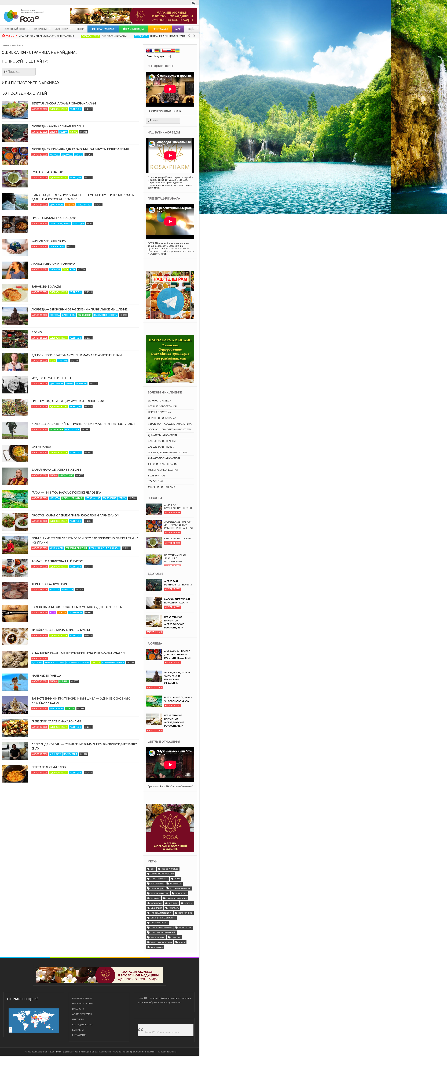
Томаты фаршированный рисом (57, 561)
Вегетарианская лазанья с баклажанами (63, 103)
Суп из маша (41, 446)
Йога (65, 269)
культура (173, 903)
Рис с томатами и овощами (53, 217)
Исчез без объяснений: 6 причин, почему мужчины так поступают (83, 423)
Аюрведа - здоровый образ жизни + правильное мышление (177, 677)
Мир (62, 246)
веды (177, 879)
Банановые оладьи (46, 286)
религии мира (157, 937)
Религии (63, 681)
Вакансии (78, 1009)
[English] (148, 51)
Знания (54, 246)
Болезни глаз (156, 475)
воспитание (157, 884)
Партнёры (78, 1019)
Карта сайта (79, 1035)
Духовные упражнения (162, 874)
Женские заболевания (162, 464)
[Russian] (169, 51)
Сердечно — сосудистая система (170, 423)
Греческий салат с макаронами (56, 721)
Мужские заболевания (163, 470)
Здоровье (67, 155)
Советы (78, 155)
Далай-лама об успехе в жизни (56, 469)
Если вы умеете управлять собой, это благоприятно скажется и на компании (84, 540)
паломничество (159, 923)
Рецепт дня (76, 109)
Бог (152, 869)
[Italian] (161, 51)
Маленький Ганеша (46, 675)
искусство (180, 893)
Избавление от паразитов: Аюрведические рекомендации (174, 622)
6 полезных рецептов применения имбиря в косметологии (78, 652)
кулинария (156, 903)
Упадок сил (155, 481)
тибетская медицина (161, 942)
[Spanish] (173, 51)
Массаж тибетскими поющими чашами (177, 601)
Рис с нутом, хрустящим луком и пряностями (67, 401)
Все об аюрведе (170, 869)
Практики (63, 361)
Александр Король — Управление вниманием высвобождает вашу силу (84, 746)
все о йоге (175, 884)
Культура (70, 205)
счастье (176, 937)
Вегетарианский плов (48, 767)
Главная (5, 45)
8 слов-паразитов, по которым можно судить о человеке (77, 607)
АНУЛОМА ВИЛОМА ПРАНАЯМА (53, 263)
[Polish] (165, 51)
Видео (53, 132)
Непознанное (84, 205)
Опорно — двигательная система (170, 429)
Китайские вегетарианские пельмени (60, 629)
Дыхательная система (162, 435)
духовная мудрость (180, 888)
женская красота (159, 893)
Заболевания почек (161, 447)
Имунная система (54, 662)
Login (193, 3)
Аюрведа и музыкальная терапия (57, 126)
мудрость (174, 908)
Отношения (56, 429)
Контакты (78, 1030)
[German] (156, 51)
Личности (81, 384)
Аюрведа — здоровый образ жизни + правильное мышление (79, 309)
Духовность (90, 36)
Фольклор (67, 590)
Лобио (36, 332)
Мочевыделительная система (168, 452)
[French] (152, 51)
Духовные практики (72, 498)
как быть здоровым (176, 898)
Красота (95, 662)
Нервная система (159, 412)
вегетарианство (159, 879)
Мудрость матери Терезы (51, 378)
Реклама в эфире (82, 998)
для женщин (157, 888)
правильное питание (161, 928)
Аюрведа (55, 155)
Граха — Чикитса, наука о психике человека (66, 492)
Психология (84, 315)
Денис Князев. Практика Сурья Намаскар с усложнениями (76, 355)
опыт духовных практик (163, 918)
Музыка (63, 132)
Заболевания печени (161, 441)
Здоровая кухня (39, 36)
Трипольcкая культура (49, 584)
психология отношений (163, 932)
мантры (188, 903)
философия (157, 947)
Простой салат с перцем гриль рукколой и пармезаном (75, 515)
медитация (156, 908)
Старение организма (113, 662)
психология (185, 928)
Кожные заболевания (77, 662)
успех (182, 942)
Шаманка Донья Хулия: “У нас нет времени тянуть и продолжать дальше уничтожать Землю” (157, 36)
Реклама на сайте (82, 1003)
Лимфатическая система (164, 458)
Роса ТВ (60, 1052)
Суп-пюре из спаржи (62, 36)
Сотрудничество (82, 1024)
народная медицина (161, 913)
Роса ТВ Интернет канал (162, 1032)
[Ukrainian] (177, 51)
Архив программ (82, 1014)
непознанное (185, 913)
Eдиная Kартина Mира (48, 240)
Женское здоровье (60, 223)
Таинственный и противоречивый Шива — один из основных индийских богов (80, 700)
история (155, 898)
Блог (52, 612)
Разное (73, 132)
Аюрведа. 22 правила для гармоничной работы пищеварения (80, 149)
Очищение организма (162, 418)
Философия (66, 475)
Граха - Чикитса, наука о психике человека (178, 699)
